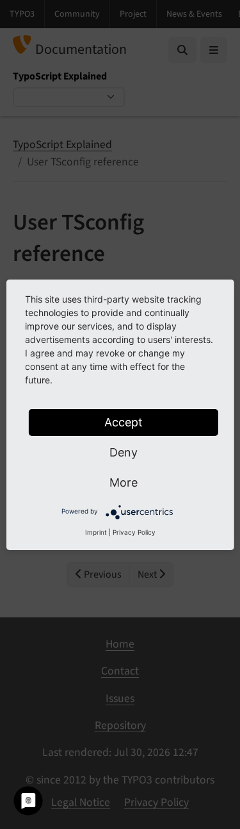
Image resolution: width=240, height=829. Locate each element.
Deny (123, 452)
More (123, 482)
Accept (123, 422)
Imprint (96, 532)
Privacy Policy (134, 532)
